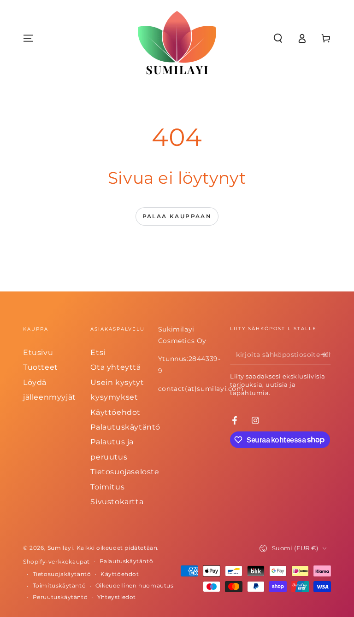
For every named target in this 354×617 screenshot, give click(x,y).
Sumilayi (60, 547)
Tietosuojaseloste (124, 471)
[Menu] (28, 38)
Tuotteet (40, 367)
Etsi (97, 352)
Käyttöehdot (115, 412)
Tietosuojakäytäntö (62, 573)
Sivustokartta (116, 501)
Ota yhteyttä (115, 367)
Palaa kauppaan (177, 216)
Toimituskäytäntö (59, 585)
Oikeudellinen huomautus (134, 585)
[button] (278, 38)
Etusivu (38, 352)
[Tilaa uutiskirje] (325, 354)
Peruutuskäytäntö (60, 597)
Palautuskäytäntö (125, 427)
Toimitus (107, 487)
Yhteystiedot (116, 597)
